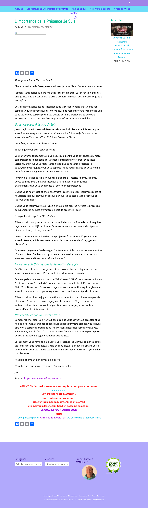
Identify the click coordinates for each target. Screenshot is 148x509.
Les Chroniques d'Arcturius (66, 496)
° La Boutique (79, 9)
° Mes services (122, 9)
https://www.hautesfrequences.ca (42, 378)
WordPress (69, 499)
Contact (74, 13)
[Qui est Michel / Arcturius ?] (89, 472)
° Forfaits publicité (100, 9)
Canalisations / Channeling (40, 26)
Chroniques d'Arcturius (53, 417)
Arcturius (100, 499)
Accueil (19, 9)
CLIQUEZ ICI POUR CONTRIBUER (59, 409)
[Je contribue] (122, 29)
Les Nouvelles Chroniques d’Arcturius (47, 9)
